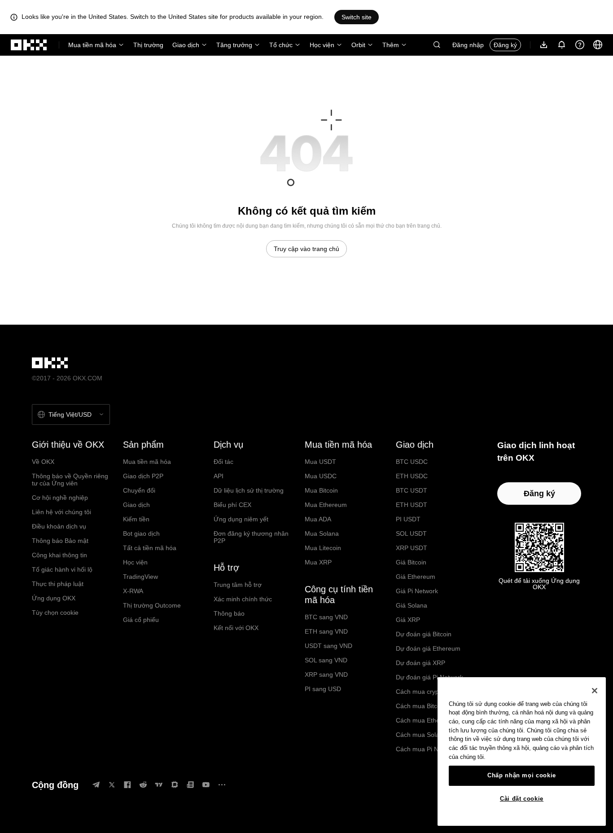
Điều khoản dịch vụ (59, 526)
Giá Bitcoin (411, 562)
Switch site (357, 17)
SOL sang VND (326, 660)
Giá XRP (408, 619)
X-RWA (133, 591)
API (218, 476)
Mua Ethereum (326, 504)
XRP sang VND (326, 674)
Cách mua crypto (420, 691)
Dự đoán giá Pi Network (429, 677)
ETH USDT (411, 504)
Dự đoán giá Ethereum (428, 648)
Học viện (322, 44)
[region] (522, 751)
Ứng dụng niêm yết (241, 519)
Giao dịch (185, 44)
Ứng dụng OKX (53, 598)
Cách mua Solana (421, 734)
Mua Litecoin (323, 547)
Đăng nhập (468, 44)
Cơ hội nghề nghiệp (60, 497)
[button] (436, 45)
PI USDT (408, 519)
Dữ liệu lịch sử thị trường (249, 490)
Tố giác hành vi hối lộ (62, 569)
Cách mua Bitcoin (421, 706)
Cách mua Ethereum (425, 720)
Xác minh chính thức (243, 599)
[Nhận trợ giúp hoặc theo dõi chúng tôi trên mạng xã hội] (579, 45)
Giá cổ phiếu (141, 619)
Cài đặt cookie (521, 798)
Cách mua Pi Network (426, 749)
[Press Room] (190, 785)
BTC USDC (412, 461)
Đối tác (223, 461)
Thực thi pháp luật (57, 583)
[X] (112, 785)
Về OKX (43, 461)
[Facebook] (127, 785)
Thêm (390, 44)
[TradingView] (159, 785)
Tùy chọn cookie (55, 612)
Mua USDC (321, 476)
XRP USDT (411, 547)
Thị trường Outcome (152, 605)
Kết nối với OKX (236, 627)
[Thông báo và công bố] (561, 45)
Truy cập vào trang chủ (306, 248)
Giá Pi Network (417, 591)
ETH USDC (412, 476)
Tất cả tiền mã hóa (149, 547)
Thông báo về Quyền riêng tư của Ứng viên (70, 479)
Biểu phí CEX (232, 504)
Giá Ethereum (415, 576)
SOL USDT (411, 533)
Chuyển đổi (139, 490)
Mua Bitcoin (321, 490)
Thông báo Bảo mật (60, 540)
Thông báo (229, 613)
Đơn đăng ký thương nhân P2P (251, 537)
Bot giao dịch (141, 533)
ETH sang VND (326, 631)
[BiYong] (175, 785)
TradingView (140, 576)
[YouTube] (206, 785)
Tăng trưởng (234, 44)
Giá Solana (411, 605)
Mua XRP (318, 562)
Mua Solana (322, 533)
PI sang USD (323, 688)
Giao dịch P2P (143, 476)
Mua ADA (318, 519)
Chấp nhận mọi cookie (521, 775)
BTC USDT (411, 490)
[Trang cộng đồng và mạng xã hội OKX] (222, 785)
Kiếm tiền (136, 519)
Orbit (358, 44)
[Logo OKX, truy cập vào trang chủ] (29, 45)
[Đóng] (594, 691)
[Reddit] (143, 785)
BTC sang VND (326, 617)
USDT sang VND (328, 645)
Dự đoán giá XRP (420, 662)
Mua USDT (320, 461)
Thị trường (148, 44)
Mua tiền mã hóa (92, 44)
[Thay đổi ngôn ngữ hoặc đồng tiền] (597, 45)
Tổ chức (281, 44)
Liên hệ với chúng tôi (61, 512)
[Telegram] (96, 785)
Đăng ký (505, 44)
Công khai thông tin (59, 555)
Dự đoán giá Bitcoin (423, 634)
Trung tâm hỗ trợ (238, 584)
